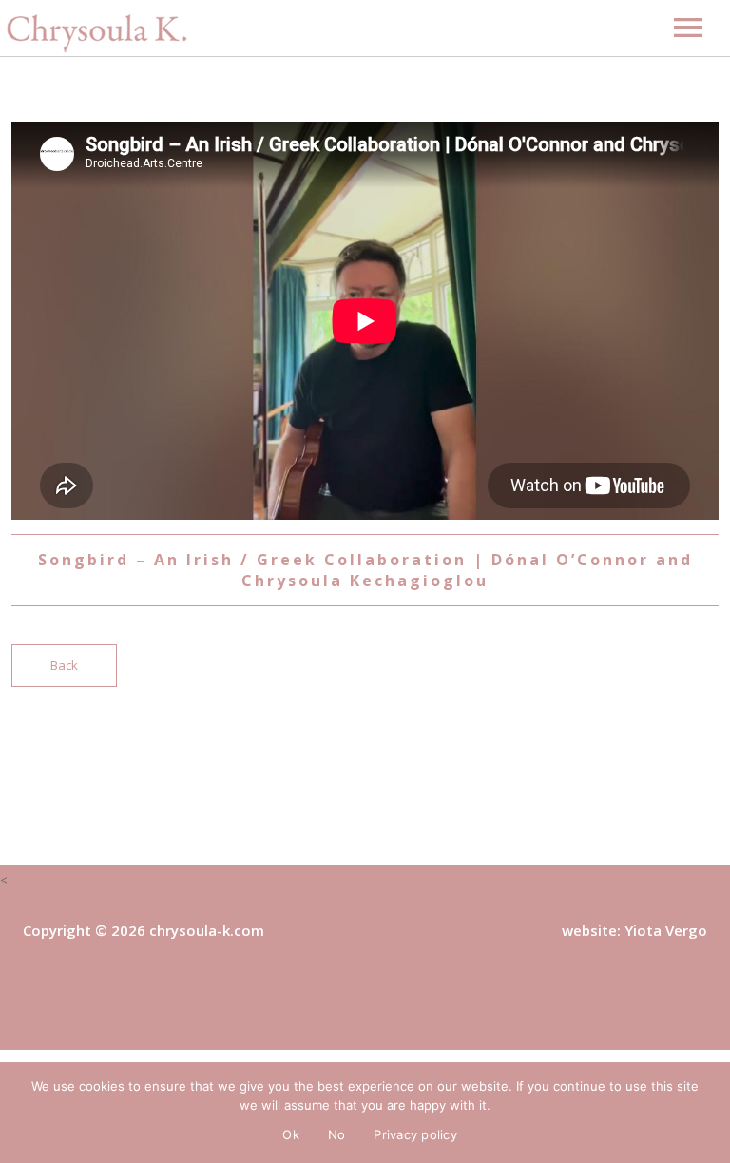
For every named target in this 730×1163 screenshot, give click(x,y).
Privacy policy (415, 1134)
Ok (290, 1134)
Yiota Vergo (665, 930)
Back (64, 665)
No (337, 1134)
